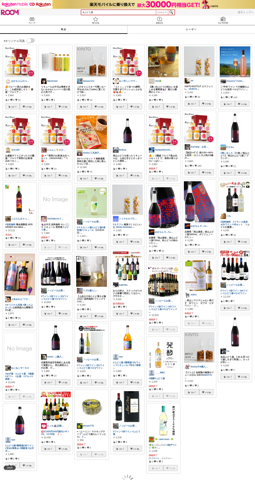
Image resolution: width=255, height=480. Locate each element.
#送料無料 (10, 224)
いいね (28, 107)
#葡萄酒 (19, 445)
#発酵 (152, 378)
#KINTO (193, 89)
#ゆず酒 (9, 373)
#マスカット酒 (84, 227)
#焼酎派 (24, 448)
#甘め (8, 448)
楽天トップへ (246, 12)
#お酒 (18, 376)
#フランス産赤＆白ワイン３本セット (234, 223)
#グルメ (28, 376)
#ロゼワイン (61, 299)
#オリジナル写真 (13, 305)
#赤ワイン (29, 445)
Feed (32, 20)
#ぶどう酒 (20, 373)
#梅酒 (31, 373)
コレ (13, 107)
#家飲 (138, 365)
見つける (96, 20)
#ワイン (45, 296)
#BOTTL (208, 375)
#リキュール (87, 230)
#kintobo (127, 227)
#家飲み (15, 448)
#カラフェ (118, 224)
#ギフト (9, 376)
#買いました (226, 153)
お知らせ (159, 20)
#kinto (119, 227)
